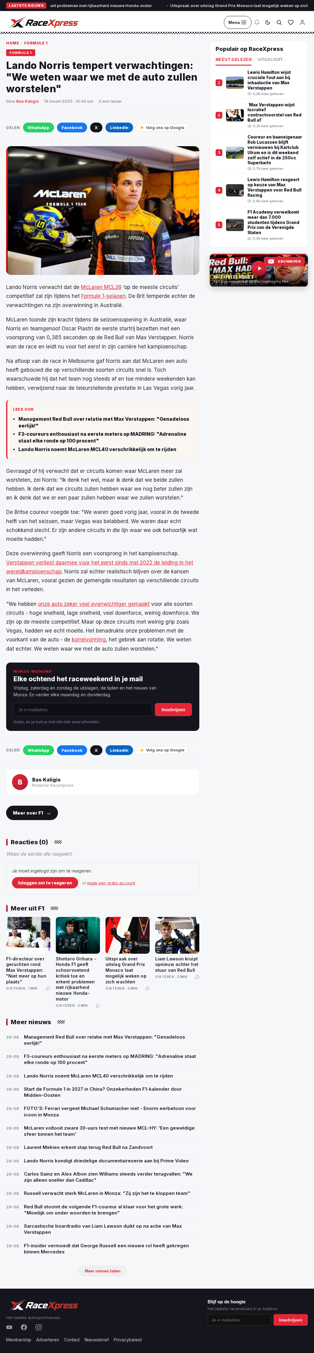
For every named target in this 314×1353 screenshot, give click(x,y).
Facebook (72, 127)
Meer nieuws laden (103, 1271)
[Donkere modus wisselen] (267, 22)
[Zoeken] (279, 22)
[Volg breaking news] (257, 22)
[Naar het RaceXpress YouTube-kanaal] (259, 270)
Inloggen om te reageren (45, 882)
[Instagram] (39, 1327)
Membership (18, 1339)
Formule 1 (36, 43)
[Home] (43, 22)
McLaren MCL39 (101, 287)
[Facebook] (24, 1327)
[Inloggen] (302, 22)
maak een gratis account (111, 882)
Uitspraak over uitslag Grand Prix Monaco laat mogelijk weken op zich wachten (224, 5)
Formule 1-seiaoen (103, 296)
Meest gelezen (233, 60)
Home (12, 43)
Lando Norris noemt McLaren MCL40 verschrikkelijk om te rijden (97, 449)
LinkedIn (119, 127)
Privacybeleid (128, 1339)
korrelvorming (89, 640)
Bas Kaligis (27, 101)
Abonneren (289, 262)
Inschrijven (173, 709)
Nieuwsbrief (97, 1339)
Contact (72, 1339)
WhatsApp (38, 127)
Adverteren (47, 1339)
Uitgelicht (270, 60)
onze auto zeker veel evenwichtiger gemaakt (94, 604)
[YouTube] (9, 1327)
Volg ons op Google (165, 127)
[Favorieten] (290, 22)
